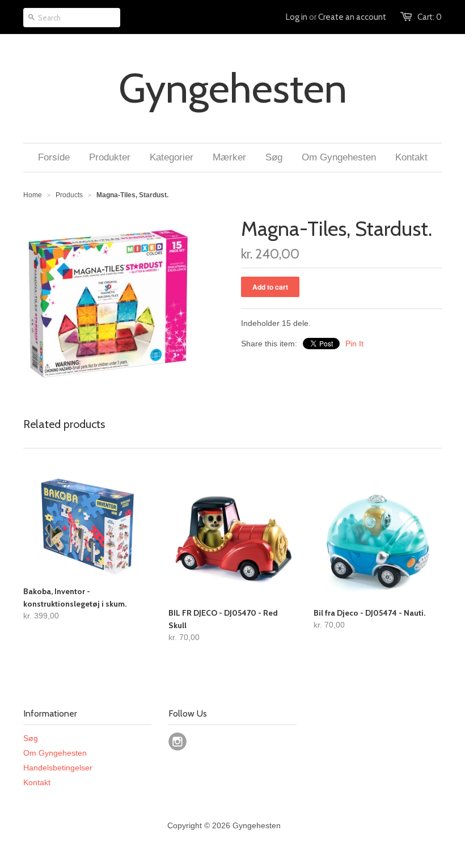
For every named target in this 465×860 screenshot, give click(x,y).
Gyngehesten (233, 88)
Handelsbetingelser (57, 767)
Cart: (429, 17)
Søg (30, 738)
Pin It (354, 343)
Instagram (177, 741)
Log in (296, 17)
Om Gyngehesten (55, 752)
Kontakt (36, 782)
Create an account (352, 17)
